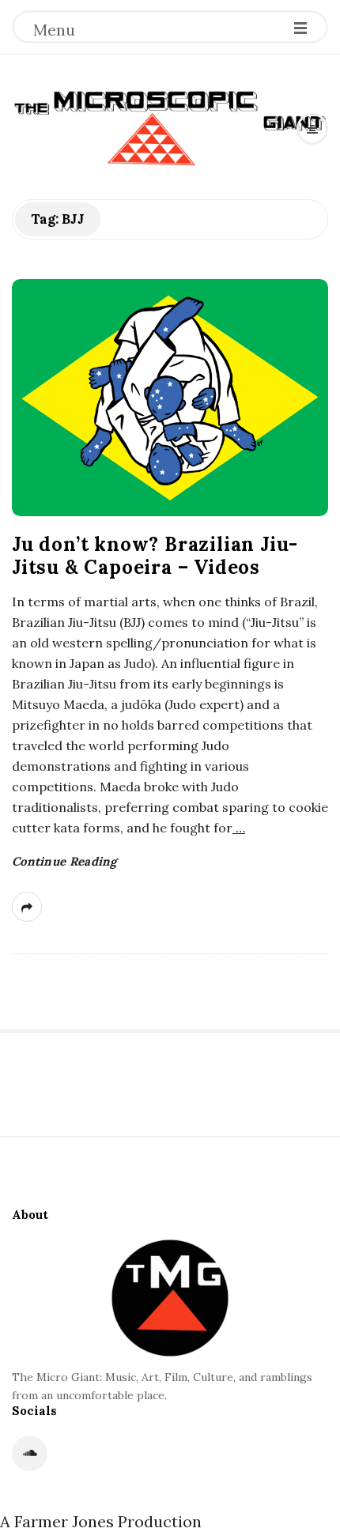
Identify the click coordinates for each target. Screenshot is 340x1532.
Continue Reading (64, 861)
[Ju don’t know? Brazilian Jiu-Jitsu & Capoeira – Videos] (170, 397)
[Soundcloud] (29, 1453)
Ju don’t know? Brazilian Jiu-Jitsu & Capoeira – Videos (155, 555)
